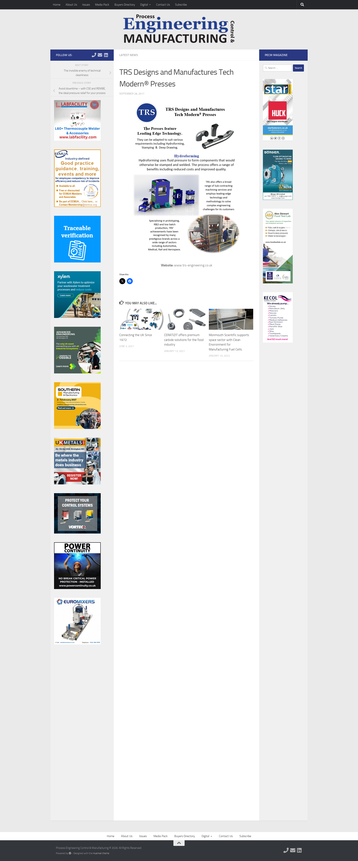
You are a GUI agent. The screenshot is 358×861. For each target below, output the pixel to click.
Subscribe (181, 4)
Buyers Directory (124, 4)
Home (56, 4)
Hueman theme (101, 853)
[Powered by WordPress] (70, 853)
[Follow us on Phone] (94, 55)
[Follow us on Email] (100, 55)
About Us (71, 4)
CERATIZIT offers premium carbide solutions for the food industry (184, 339)
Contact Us (163, 4)
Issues (86, 4)
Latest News (128, 55)
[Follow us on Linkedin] (106, 55)
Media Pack (102, 4)
